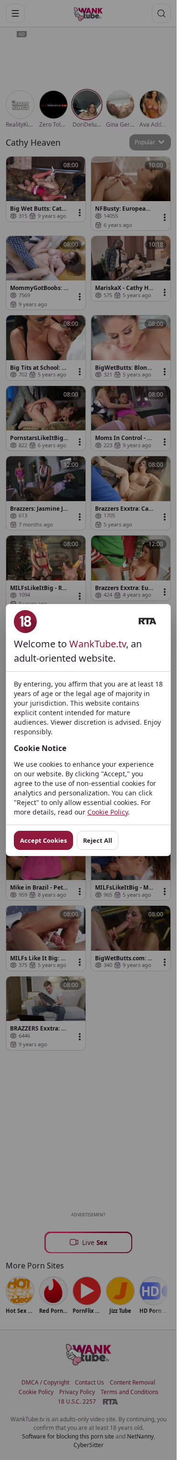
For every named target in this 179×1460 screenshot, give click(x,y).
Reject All (97, 840)
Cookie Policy (107, 811)
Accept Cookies (43, 840)
